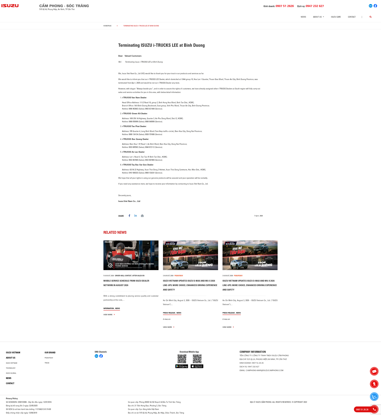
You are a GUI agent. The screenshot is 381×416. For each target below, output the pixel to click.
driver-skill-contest (123, 276)
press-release (169, 313)
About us (10, 357)
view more (108, 314)
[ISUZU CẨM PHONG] (96, 5)
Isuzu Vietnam (13, 352)
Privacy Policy (12, 398)
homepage (107, 26)
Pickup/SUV (49, 358)
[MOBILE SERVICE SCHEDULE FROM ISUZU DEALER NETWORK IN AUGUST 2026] (131, 255)
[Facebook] (375, 5)
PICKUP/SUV (179, 276)
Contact (352, 17)
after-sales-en (138, 276)
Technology (10, 368)
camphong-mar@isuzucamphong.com (264, 370)
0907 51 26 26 (258, 363)
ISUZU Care (336, 17)
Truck (47, 363)
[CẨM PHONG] (10, 5)
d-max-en (167, 319)
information (108, 308)
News (303, 17)
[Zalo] (370, 5)
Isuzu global (11, 373)
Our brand (50, 352)
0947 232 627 (253, 367)
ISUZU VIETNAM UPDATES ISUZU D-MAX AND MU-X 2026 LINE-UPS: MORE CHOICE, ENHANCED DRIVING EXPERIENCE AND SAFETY (190, 285)
